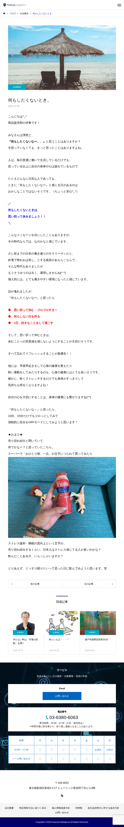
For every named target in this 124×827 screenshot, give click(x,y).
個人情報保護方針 (61, 808)
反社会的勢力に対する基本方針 (103, 808)
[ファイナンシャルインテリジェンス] (14, 5)
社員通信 (17, 87)
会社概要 (9, 808)
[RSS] (62, 795)
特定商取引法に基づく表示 (32, 808)
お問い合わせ (62, 696)
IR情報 (78, 808)
